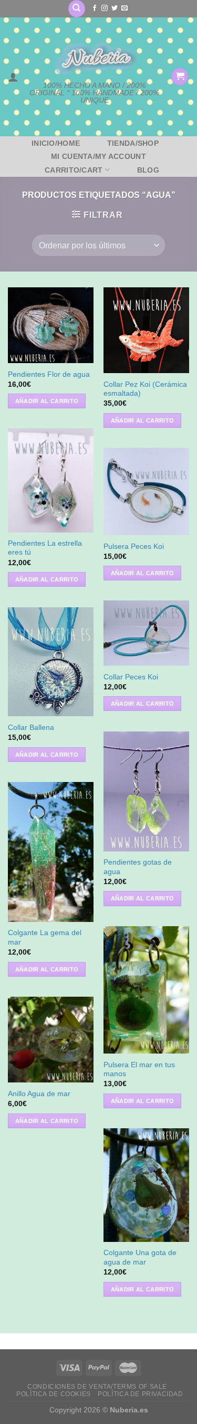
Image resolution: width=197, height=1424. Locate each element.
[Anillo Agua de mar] (51, 1039)
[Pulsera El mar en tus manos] (146, 990)
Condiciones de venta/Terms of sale (97, 1386)
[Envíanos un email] (124, 8)
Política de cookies (53, 1394)
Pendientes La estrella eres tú (45, 548)
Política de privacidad (140, 1394)
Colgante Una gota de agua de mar (140, 1257)
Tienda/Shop (133, 143)
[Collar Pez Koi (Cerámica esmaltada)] (146, 330)
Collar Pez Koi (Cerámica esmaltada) (145, 389)
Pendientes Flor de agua (49, 374)
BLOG (148, 170)
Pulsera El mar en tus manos (139, 1069)
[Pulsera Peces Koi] (146, 491)
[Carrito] (179, 76)
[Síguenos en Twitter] (114, 8)
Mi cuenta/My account (98, 156)
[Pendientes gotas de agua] (146, 791)
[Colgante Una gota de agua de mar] (146, 1185)
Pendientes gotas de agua (137, 867)
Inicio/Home (56, 143)
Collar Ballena (31, 727)
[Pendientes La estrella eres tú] (51, 480)
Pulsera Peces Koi (133, 546)
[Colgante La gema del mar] (51, 852)
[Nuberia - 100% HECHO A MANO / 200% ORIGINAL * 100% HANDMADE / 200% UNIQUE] (94, 59)
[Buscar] (76, 8)
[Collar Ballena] (51, 661)
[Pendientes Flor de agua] (51, 325)
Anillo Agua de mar (39, 1094)
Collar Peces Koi (130, 677)
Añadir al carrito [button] (47, 401)
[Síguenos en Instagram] (104, 8)
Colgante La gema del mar (44, 937)
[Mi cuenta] (13, 76)
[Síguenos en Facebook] (94, 8)
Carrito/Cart (73, 170)
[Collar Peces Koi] (146, 632)
